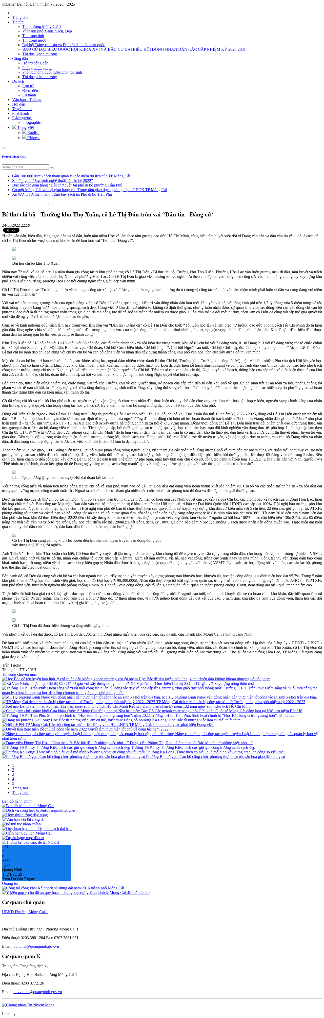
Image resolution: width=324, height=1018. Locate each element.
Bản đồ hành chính (17, 801)
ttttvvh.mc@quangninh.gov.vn (37, 992)
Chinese (33, 137)
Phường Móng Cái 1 (14, 156)
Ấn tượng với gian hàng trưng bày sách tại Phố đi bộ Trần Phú (62, 194)
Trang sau (20, 788)
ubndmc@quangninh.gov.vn (36, 946)
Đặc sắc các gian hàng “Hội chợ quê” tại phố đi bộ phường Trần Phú (67, 185)
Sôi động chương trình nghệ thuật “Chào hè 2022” (52, 180)
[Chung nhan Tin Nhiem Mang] (28, 1005)
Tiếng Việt (25, 127)
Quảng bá (10, 883)
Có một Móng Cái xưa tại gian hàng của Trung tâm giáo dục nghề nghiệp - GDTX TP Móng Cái (89, 190)
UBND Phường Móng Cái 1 (25, 912)
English (32, 132)
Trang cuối (20, 792)
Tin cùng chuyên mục (19, 674)
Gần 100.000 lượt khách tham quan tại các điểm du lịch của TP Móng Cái (71, 176)
